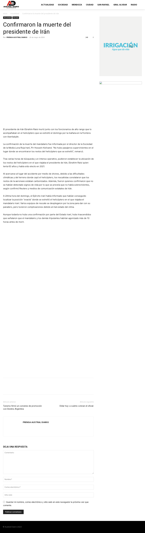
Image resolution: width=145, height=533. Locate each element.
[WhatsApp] (25, 44)
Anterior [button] (7, 233)
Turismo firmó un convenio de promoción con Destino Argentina (22, 407)
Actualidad (14, 13)
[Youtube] (140, 527)
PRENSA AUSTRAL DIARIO (17, 37)
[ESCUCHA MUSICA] (48, 114)
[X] (12, 44)
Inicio (5, 13)
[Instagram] (131, 527)
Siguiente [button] (90, 233)
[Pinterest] (19, 44)
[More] (32, 44)
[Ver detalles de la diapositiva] (48, 250)
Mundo (15, 18)
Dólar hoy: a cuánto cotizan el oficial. (77, 406)
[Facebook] (6, 44)
